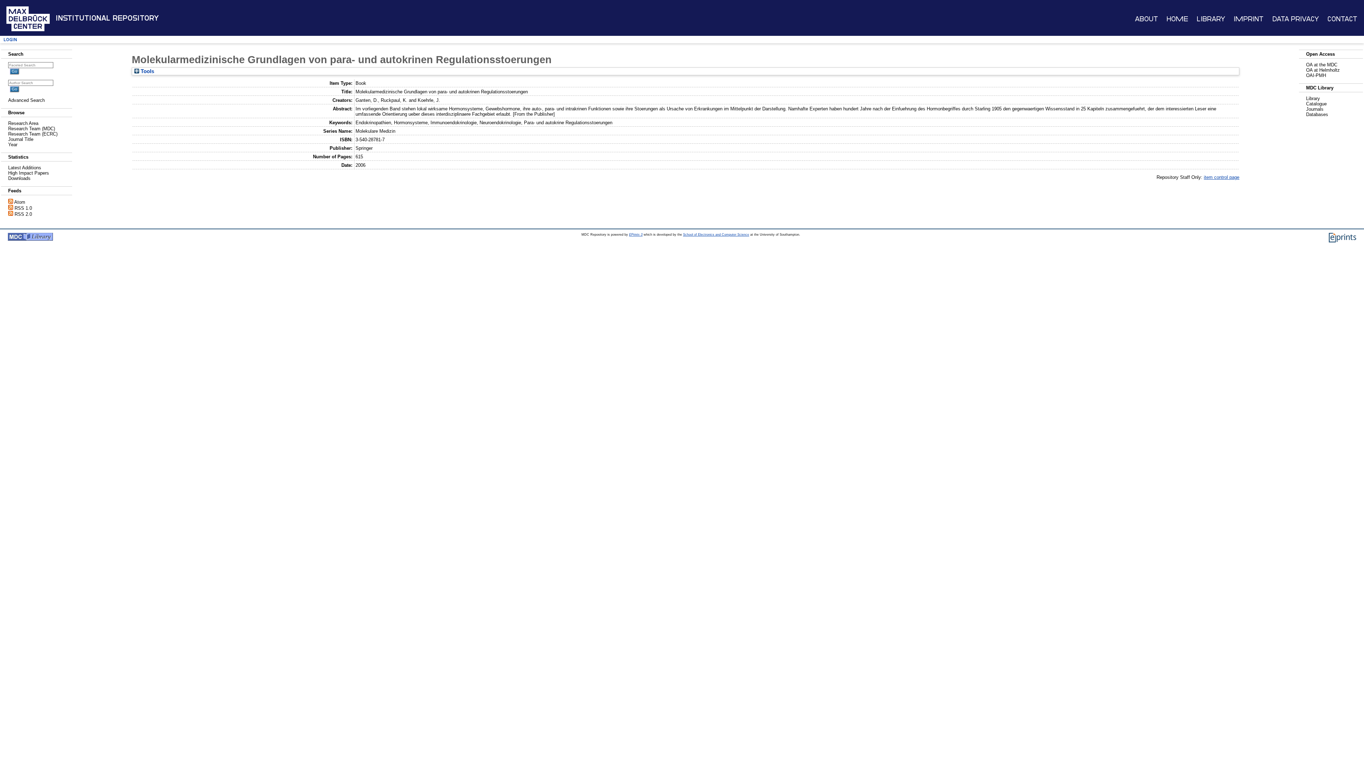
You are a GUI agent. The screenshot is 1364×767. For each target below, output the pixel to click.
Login (10, 39)
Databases (1317, 114)
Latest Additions (24, 167)
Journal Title (20, 139)
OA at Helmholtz (1323, 70)
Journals (1315, 109)
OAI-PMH (1316, 75)
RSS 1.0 (23, 208)
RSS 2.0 (23, 214)
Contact (1342, 19)
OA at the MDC (1321, 64)
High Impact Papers (28, 173)
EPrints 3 (636, 234)
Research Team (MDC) (31, 128)
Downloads (19, 178)
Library (1211, 19)
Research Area (23, 123)
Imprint (1248, 19)
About (1146, 19)
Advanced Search (26, 100)
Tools (146, 71)
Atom (19, 202)
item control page (1221, 177)
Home (1177, 19)
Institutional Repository (107, 18)
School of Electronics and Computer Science (716, 234)
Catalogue (1316, 103)
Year (12, 144)
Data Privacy (1295, 19)
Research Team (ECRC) (33, 134)
